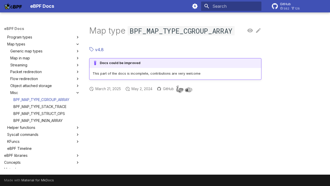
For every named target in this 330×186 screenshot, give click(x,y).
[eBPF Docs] (13, 6)
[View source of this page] (250, 30)
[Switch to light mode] (195, 6)
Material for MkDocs (37, 180)
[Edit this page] (258, 30)
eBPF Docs (14, 28)
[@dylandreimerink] (189, 89)
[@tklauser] (179, 89)
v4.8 (99, 49)
